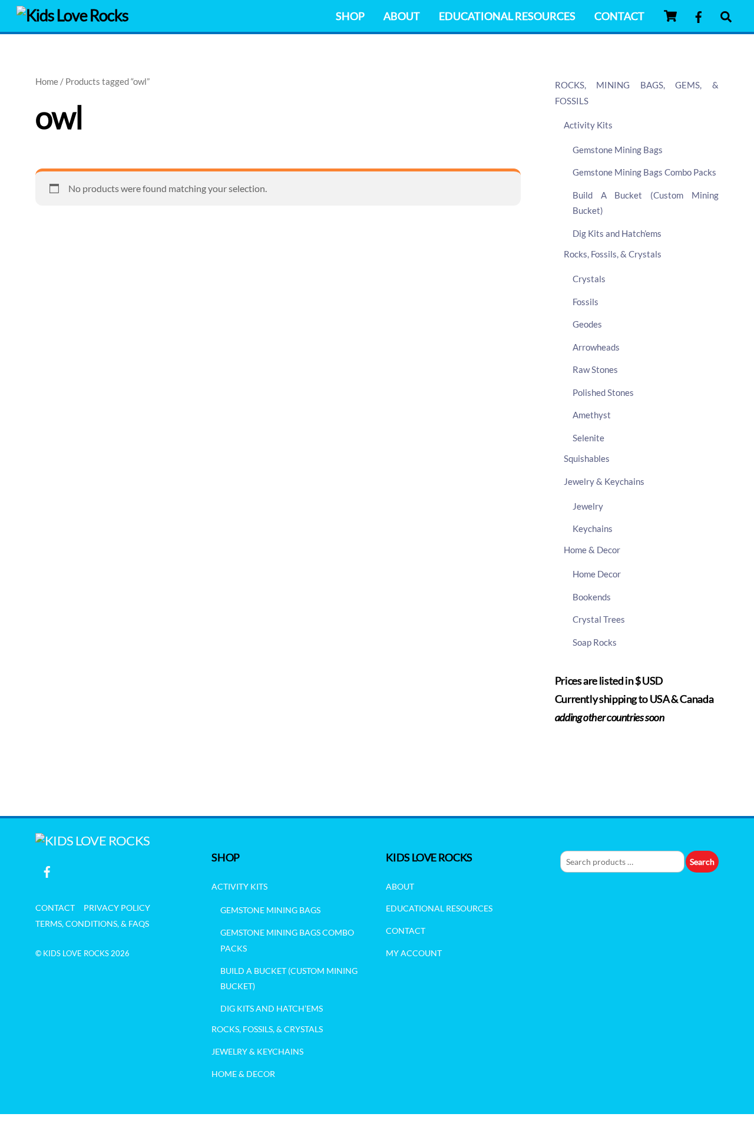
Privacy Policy (117, 908)
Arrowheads (596, 347)
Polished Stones (603, 392)
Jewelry (588, 506)
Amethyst (592, 414)
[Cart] (670, 16)
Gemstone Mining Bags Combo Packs (644, 172)
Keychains (593, 528)
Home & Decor (592, 549)
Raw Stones (595, 369)
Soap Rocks (595, 642)
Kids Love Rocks (76, 953)
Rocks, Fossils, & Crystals (613, 254)
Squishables (587, 458)
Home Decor (597, 574)
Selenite (588, 437)
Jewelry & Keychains (604, 481)
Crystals (589, 278)
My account (414, 953)
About (401, 15)
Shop (350, 15)
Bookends (592, 597)
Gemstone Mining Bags (618, 149)
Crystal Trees (599, 619)
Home (46, 81)
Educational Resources (507, 15)
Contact (619, 15)
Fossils (585, 301)
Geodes (587, 324)
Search (702, 862)
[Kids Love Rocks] (72, 15)
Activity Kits (588, 125)
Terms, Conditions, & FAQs (92, 923)
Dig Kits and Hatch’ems (617, 233)
